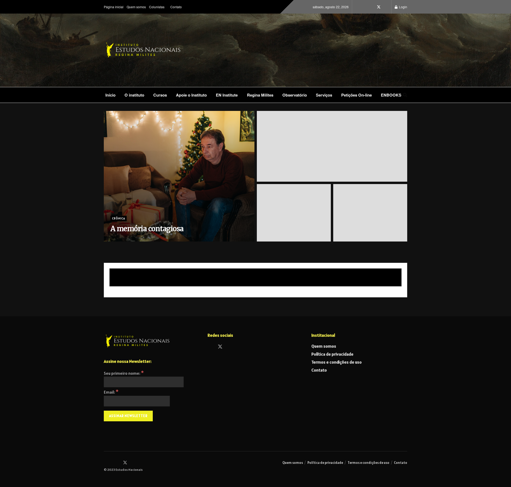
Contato (176, 7)
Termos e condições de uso (336, 362)
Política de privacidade (332, 354)
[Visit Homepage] (160, 50)
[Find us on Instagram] (364, 7)
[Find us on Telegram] (386, 7)
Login (402, 7)
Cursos (160, 95)
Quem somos (136, 7)
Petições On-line (356, 95)
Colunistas (156, 7)
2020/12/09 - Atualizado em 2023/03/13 (176, 239)
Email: (111, 392)
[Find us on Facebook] (371, 7)
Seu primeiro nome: (124, 373)
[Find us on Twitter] (379, 7)
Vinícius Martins (127, 239)
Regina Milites (260, 95)
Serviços (324, 95)
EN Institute (227, 95)
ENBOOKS (391, 95)
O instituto (134, 95)
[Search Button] (405, 95)
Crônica (118, 218)
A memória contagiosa (147, 228)
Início (110, 95)
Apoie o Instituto (191, 95)
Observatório (294, 95)
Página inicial (113, 7)
